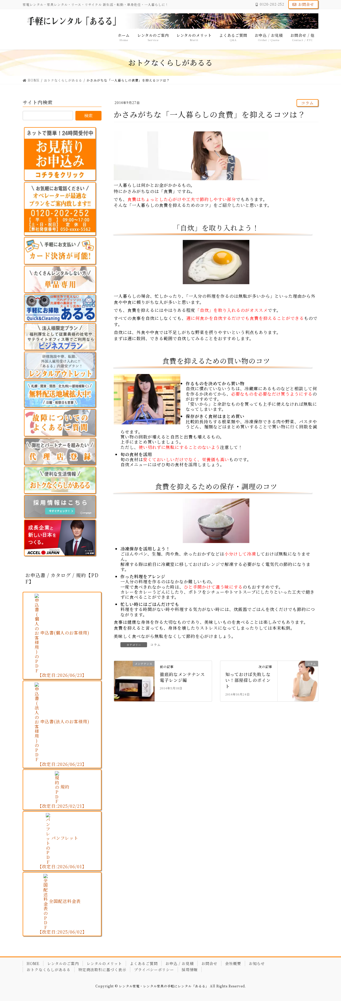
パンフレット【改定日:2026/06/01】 (62, 852)
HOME (33, 963)
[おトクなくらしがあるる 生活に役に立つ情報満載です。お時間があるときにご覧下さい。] (60, 480)
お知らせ (257, 963)
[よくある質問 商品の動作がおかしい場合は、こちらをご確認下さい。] (60, 422)
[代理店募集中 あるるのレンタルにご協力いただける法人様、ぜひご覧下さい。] (60, 451)
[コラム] (298, 676)
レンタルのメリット (104, 963)
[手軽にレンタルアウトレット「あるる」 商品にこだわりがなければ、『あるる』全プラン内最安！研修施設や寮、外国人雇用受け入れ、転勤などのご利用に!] (60, 365)
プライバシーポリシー (154, 969)
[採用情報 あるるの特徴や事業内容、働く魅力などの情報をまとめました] (60, 506)
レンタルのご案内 (63, 963)
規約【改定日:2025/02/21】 (62, 796)
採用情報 (190, 969)
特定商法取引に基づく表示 (102, 969)
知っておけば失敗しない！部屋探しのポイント (248, 680)
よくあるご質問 (144, 963)
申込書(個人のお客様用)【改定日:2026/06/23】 (64, 654)
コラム (307, 103)
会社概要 (233, 963)
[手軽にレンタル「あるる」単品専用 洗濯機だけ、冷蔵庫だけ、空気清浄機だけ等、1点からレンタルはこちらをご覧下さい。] (60, 279)
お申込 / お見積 (179, 963)
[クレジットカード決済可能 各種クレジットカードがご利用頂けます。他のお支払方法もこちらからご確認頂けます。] (60, 250)
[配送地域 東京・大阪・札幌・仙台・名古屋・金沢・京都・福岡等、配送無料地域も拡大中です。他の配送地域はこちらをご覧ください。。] (60, 394)
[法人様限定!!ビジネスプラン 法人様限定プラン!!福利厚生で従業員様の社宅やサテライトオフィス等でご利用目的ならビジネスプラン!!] (60, 337)
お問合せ (306, 4)
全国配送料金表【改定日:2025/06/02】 (62, 916)
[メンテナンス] (134, 680)
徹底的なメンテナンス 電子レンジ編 (184, 677)
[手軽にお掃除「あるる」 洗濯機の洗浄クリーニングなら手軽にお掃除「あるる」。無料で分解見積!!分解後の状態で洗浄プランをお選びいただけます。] (60, 308)
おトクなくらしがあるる (49, 969)
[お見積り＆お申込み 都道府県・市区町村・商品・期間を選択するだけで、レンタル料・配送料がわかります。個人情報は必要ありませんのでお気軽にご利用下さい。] (60, 154)
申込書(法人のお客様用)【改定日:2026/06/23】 (64, 742)
